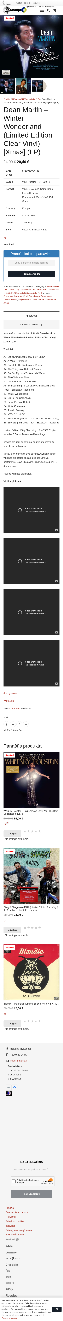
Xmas (6, 303)
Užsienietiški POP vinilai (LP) (33, 289)
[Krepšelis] (54, 10)
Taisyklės (36, 3)
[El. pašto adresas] (9, 1087)
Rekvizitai (11, 1217)
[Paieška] (48, 10)
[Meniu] (42, 10)
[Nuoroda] (14, 10)
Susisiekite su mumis (17, 1212)
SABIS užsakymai (15, 1234)
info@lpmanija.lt (18, 1060)
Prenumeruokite (31, 274)
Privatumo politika (22, 3)
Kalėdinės (14, 708)
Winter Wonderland (47, 299)
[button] (58, 19)
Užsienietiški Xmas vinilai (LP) (26, 99)
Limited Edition (10, 299)
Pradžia (7, 99)
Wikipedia (9, 701)
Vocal (34, 299)
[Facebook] (14, 1087)
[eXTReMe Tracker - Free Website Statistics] (9, 1095)
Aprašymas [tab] (31, 316)
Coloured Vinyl (21, 296)
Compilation (34, 296)
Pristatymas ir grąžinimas (19, 1230)
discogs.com (10, 693)
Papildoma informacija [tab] (31, 324)
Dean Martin (46, 296)
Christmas (8, 296)
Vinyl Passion (24, 299)
